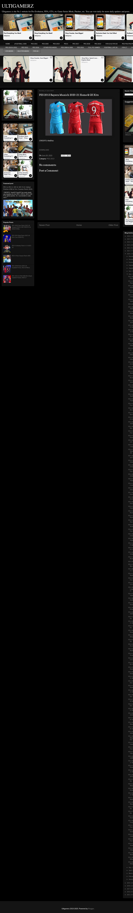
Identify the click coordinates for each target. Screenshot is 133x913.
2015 (128, 894)
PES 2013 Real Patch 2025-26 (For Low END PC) (21, 236)
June (130, 274)
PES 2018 (87, 44)
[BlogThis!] (64, 156)
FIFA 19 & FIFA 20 (112, 44)
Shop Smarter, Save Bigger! (74, 33)
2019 (128, 883)
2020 (128, 254)
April (130, 870)
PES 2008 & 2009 (67, 47)
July (130, 271)
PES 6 (66, 44)
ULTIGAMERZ (18, 5)
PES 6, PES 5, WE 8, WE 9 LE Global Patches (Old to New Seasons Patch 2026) (17, 188)
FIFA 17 (124, 47)
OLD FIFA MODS (23, 51)
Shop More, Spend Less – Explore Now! (90, 59)
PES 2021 (34, 44)
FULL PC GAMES (94, 47)
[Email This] (62, 156)
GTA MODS (9, 51)
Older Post (113, 225)
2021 (128, 251)
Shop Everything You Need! (43, 33)
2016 (128, 892)
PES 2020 (45, 44)
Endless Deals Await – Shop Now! (23, 116)
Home (79, 225)
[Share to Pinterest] (70, 156)
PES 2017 (76, 44)
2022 (128, 248)
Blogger (91, 909)
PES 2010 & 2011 (11, 47)
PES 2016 (36, 47)
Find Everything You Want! (12, 33)
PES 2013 (98, 44)
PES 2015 (80, 47)
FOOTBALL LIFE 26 (110, 47)
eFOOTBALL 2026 (20, 44)
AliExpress (7, 35)
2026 (128, 236)
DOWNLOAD (44, 150)
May (130, 867)
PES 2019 (56, 44)
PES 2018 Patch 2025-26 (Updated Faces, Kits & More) (21, 266)
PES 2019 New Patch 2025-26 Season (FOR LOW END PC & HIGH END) (21, 227)
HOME (8, 44)
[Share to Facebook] (68, 156)
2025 (128, 239)
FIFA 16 (35, 51)
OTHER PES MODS (50, 47)
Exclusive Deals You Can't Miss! (106, 33)
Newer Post (44, 225)
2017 (128, 889)
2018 (128, 886)
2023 (128, 245)
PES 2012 (25, 47)
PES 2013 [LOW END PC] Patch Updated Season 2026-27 (22, 277)
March (131, 873)
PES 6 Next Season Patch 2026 (21, 256)
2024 (128, 242)
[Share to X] (66, 156)
